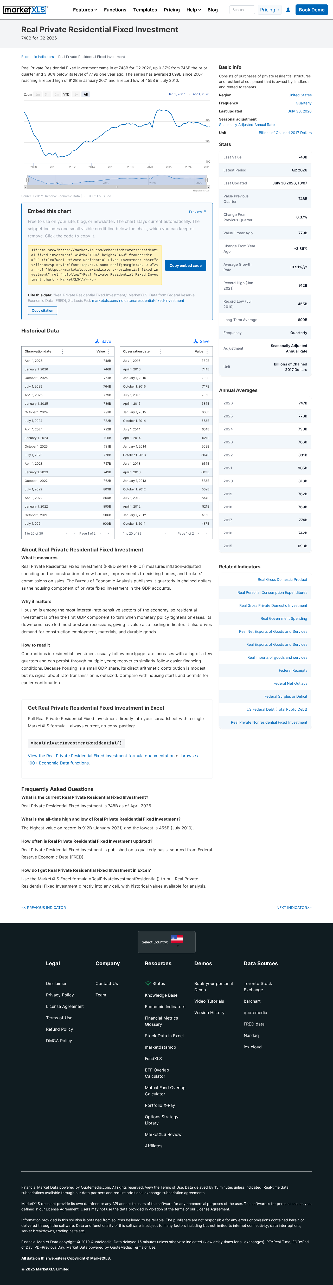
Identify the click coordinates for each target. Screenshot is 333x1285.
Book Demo (312, 9)
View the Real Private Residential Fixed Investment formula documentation (101, 755)
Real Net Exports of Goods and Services (273, 631)
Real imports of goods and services (277, 657)
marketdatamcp (160, 1047)
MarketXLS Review (163, 1134)
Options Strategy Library (161, 1120)
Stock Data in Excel (164, 1035)
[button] (85, 9)
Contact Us (106, 983)
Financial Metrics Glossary (161, 1021)
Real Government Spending (284, 618)
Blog (213, 9)
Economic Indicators (165, 1006)
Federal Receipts (293, 670)
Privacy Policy (60, 994)
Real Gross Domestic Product (282, 579)
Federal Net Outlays (290, 683)
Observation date (42, 351)
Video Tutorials (209, 1001)
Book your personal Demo (213, 986)
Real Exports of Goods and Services (276, 644)
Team (100, 994)
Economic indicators (37, 57)
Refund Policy (59, 1029)
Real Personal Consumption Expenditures (272, 592)
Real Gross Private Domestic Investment (273, 605)
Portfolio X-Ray (160, 1105)
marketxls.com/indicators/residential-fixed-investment (138, 300)
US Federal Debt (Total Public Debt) (277, 709)
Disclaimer (56, 983)
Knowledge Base (161, 995)
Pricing (172, 9)
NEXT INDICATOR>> (294, 907)
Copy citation (42, 310)
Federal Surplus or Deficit (286, 696)
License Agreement (65, 1006)
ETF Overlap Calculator (157, 1073)
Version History (209, 1012)
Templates (145, 9)
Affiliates (153, 1145)
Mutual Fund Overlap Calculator (165, 1090)
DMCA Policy (59, 1040)
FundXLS (153, 1058)
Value (101, 351)
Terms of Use (59, 1017)
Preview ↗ (197, 212)
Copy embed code (186, 265)
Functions (115, 9)
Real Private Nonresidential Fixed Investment (269, 722)
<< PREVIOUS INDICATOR (43, 907)
